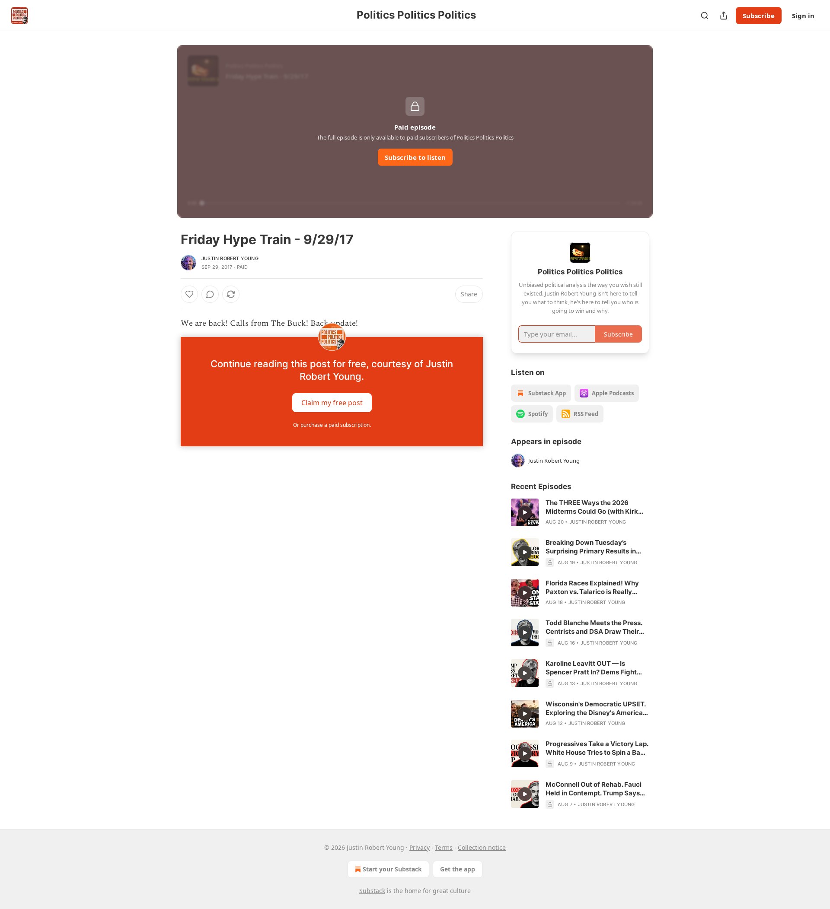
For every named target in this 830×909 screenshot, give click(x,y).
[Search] (704, 15)
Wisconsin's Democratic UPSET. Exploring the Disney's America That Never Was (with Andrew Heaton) (595, 708)
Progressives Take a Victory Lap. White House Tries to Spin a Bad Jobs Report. (597, 748)
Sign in (803, 15)
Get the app (457, 869)
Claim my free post (332, 402)
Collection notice (482, 847)
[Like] (189, 294)
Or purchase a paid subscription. (332, 425)
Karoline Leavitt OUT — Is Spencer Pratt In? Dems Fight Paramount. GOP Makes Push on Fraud (596, 668)
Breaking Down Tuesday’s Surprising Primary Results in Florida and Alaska (591, 547)
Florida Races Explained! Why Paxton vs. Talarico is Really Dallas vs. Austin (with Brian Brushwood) (592, 587)
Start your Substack (392, 869)
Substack (372, 891)
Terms (444, 847)
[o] (525, 512)
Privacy (419, 847)
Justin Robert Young (230, 258)
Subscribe (759, 15)
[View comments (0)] (210, 294)
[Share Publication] (723, 15)
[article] (580, 512)
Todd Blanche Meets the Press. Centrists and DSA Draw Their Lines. (594, 627)
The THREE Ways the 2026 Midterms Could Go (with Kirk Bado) (592, 507)
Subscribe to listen (415, 157)
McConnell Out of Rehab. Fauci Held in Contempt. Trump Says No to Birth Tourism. (594, 789)
